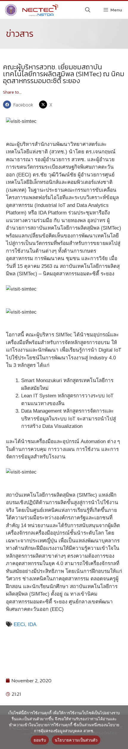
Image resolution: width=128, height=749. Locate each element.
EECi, (20, 624)
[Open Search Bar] (88, 10)
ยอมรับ (40, 740)
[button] (19, 104)
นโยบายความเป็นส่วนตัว (76, 740)
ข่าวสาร (20, 33)
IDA (32, 624)
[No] (121, 727)
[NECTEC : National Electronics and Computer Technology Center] (31, 10)
